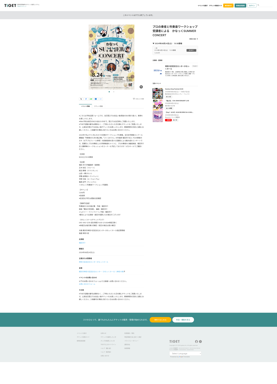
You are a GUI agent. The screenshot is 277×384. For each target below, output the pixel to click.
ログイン (252, 5)
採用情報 (127, 348)
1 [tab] (109, 92)
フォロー (195, 66)
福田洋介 (82, 243)
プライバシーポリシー (131, 341)
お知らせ (103, 333)
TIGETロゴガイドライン (108, 344)
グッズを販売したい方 (108, 341)
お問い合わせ (105, 356)
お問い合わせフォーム (87, 284)
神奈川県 (192, 39)
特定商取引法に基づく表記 (132, 337)
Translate (186, 357)
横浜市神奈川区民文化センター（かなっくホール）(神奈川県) (101, 272)
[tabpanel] (111, 57)
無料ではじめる (160, 320)
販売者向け (228, 5)
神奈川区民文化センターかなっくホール (93, 262)
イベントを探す (203, 5)
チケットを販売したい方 (108, 337)
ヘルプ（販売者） (106, 352)
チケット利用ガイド (215, 5)
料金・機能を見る (183, 320)
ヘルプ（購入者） (106, 348)
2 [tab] (113, 92)
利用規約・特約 (129, 333)
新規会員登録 (240, 5)
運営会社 (127, 344)
